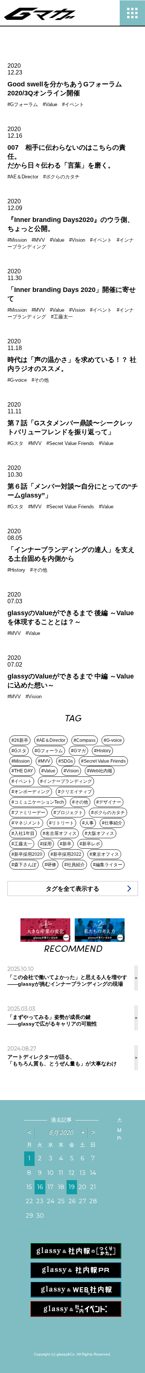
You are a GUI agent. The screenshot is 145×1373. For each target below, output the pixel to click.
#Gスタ (19, 750)
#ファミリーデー (28, 812)
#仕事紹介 (112, 823)
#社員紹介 (74, 864)
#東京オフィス (104, 854)
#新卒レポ (90, 843)
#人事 (88, 823)
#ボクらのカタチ (108, 812)
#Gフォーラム (49, 750)
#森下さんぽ (24, 864)
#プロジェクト (68, 812)
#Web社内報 (99, 770)
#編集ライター (107, 864)
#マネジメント (26, 823)
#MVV (44, 761)
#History (102, 750)
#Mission (21, 761)
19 (72, 1187)
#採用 (46, 843)
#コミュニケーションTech (38, 802)
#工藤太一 (22, 843)
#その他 (80, 802)
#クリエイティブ (75, 791)
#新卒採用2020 (27, 854)
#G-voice (113, 740)
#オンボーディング (31, 791)
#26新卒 (20, 740)
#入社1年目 (23, 833)
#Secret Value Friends (103, 761)
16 (40, 1187)
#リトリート (61, 823)
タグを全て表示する (72, 889)
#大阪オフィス (99, 833)
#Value (48, 770)
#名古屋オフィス (60, 833)
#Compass (85, 740)
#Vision (71, 770)
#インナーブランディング (66, 781)
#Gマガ (78, 750)
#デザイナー (108, 802)
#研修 (50, 864)
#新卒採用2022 (66, 854)
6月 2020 (61, 1132)
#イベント (22, 781)
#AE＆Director (50, 740)
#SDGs (65, 761)
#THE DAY (22, 770)
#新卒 (65, 843)
